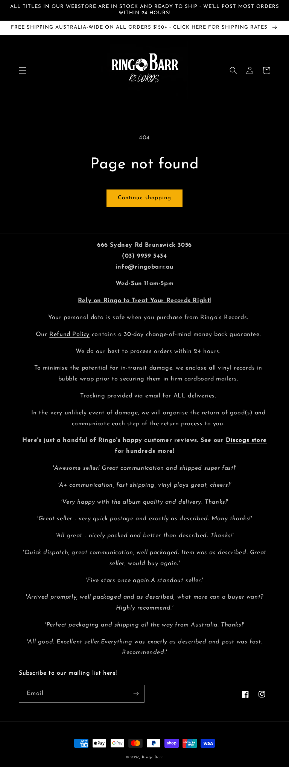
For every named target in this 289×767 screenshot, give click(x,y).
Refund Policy (69, 335)
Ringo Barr (152, 757)
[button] (22, 70)
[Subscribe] (136, 694)
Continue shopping (144, 198)
